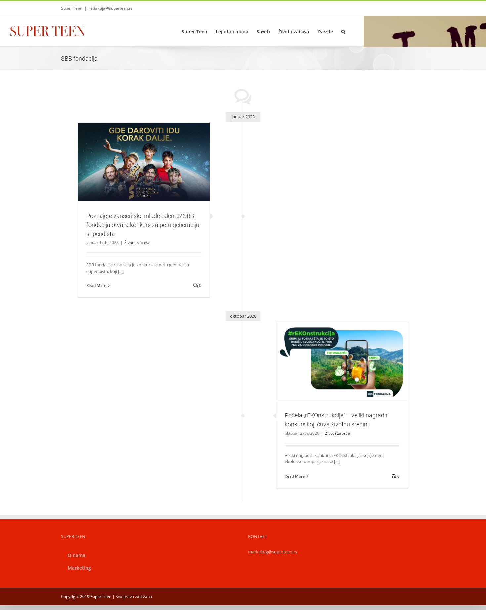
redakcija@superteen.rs (111, 8)
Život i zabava (143, 176)
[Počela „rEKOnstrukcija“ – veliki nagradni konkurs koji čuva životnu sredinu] (342, 361)
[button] (343, 31)
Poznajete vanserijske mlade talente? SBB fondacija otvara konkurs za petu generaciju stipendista (136, 150)
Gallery (152, 150)
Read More (96, 285)
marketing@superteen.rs (272, 552)
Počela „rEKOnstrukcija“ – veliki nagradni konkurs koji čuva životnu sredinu (334, 350)
